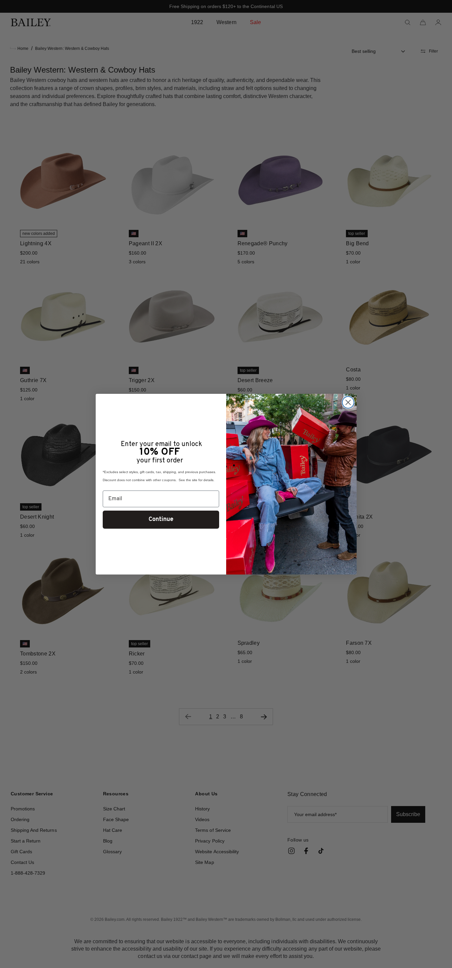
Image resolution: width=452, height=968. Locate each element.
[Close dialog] (348, 402)
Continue (161, 519)
